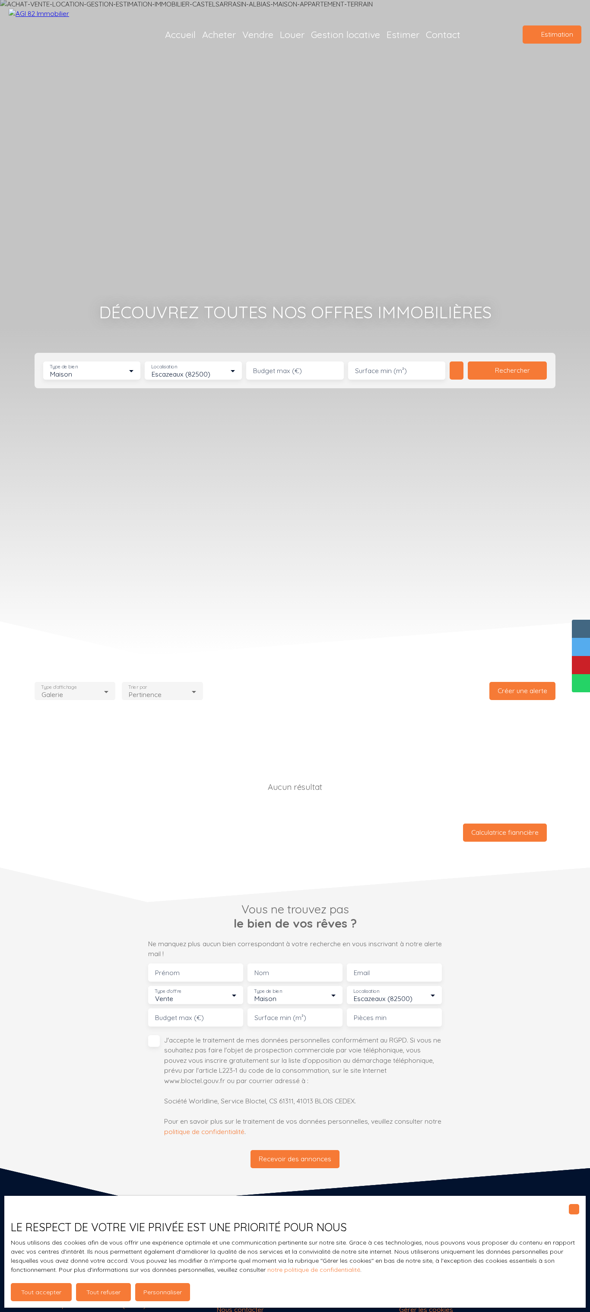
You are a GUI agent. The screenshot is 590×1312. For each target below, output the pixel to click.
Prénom (167, 973)
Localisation (165, 367)
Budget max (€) (277, 371)
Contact (443, 34)
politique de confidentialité (204, 1131)
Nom (261, 973)
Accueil (180, 34)
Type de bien (63, 367)
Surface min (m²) (381, 371)
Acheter (219, 34)
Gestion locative (345, 34)
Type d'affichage (59, 687)
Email (362, 973)
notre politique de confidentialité (313, 1270)
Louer (292, 34)
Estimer (403, 34)
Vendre (257, 34)
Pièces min (370, 1018)
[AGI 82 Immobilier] (69, 34)
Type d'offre (168, 991)
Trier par (138, 687)
